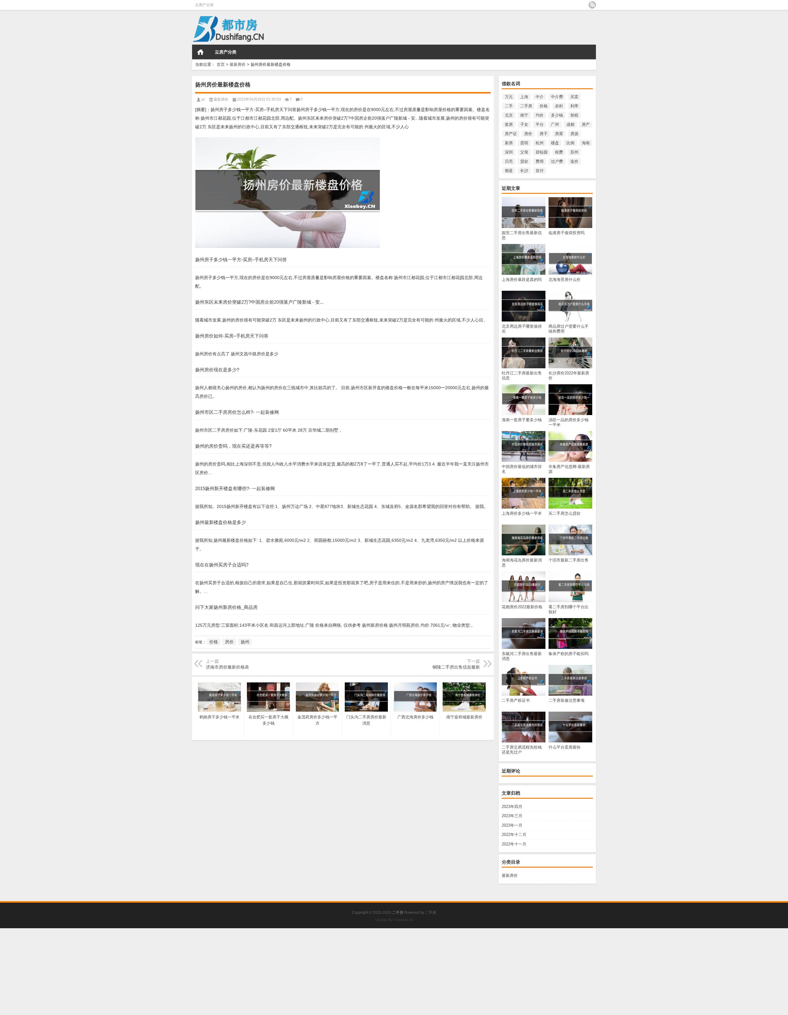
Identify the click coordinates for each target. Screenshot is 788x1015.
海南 (586, 143)
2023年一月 (512, 825)
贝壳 (509, 161)
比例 (570, 143)
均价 (540, 115)
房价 (528, 133)
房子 (544, 133)
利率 (574, 106)
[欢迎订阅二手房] (592, 5)
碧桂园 (542, 152)
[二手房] (255, 27)
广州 (555, 124)
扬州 (245, 641)
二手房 (526, 106)
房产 (586, 124)
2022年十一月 (514, 844)
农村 (559, 106)
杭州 (540, 143)
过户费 (557, 161)
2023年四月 (512, 806)
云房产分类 (204, 5)
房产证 (511, 133)
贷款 (524, 161)
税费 (559, 152)
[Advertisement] (184, 971)
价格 (544, 106)
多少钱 (557, 115)
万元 (509, 96)
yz (203, 99)
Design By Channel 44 (394, 920)
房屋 (559, 133)
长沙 (524, 170)
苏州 (574, 152)
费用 (540, 161)
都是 (509, 170)
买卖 (574, 96)
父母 (524, 152)
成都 (570, 124)
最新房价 (238, 64)
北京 (509, 115)
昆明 (524, 143)
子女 (524, 124)
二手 (509, 106)
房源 (574, 133)
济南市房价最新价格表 (227, 667)
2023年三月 (512, 815)
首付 (540, 170)
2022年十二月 (514, 834)
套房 (509, 124)
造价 (574, 161)
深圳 (509, 152)
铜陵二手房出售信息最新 (456, 667)
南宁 (524, 115)
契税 (574, 115)
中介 (540, 96)
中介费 (557, 96)
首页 (200, 52)
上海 (524, 96)
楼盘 (555, 143)
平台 (540, 124)
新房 (509, 143)
